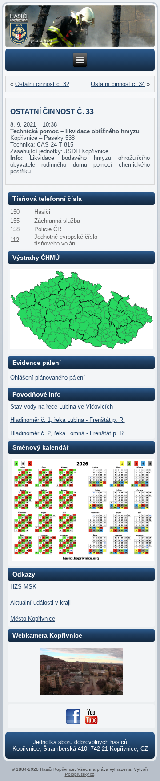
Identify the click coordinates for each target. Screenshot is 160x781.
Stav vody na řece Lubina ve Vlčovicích (61, 406)
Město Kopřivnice (32, 618)
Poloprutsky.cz (79, 774)
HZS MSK (23, 586)
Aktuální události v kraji (40, 602)
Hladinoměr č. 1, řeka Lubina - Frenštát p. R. (67, 420)
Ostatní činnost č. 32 (42, 84)
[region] (80, 26)
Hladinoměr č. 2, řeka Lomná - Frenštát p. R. (67, 433)
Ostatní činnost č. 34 (118, 84)
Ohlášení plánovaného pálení (47, 377)
